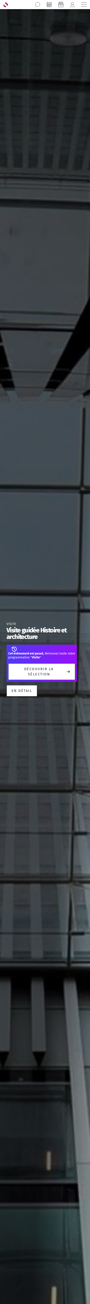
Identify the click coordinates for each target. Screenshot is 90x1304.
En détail (22, 691)
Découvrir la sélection (39, 671)
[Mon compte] (72, 4)
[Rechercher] (37, 4)
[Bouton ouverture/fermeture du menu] (84, 4)
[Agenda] (49, 4)
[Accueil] (5, 4)
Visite (11, 624)
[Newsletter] (61, 4)
